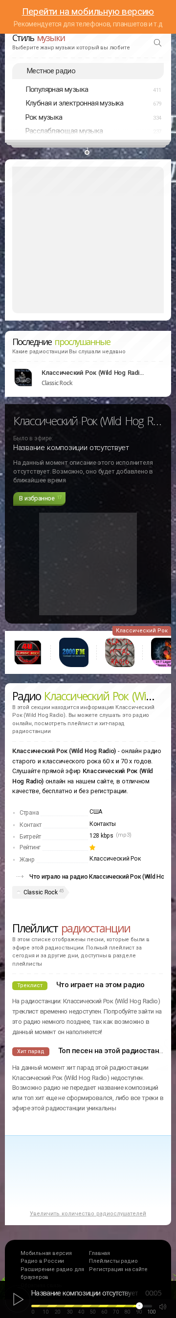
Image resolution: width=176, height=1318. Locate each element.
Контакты (102, 824)
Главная (99, 1253)
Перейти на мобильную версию (88, 11)
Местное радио (51, 70)
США (95, 811)
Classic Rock (40, 892)
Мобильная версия (46, 1253)
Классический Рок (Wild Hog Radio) (93, 372)
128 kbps (101, 835)
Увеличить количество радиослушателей (88, 1213)
